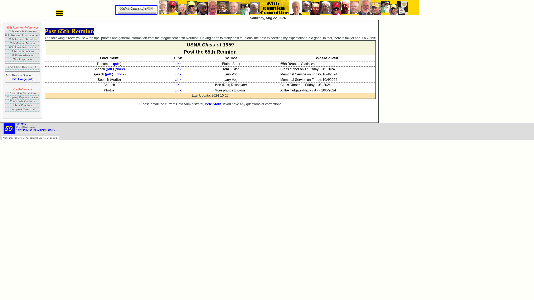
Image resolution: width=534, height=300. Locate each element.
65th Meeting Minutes (23, 43)
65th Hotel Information (22, 47)
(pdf (116, 64)
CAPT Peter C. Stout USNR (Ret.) (35, 130)
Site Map (21, 124)
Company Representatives (23, 97)
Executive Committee (23, 93)
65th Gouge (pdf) (22, 79)
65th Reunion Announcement (22, 35)
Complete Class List (22, 109)
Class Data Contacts (22, 101)
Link (178, 64)
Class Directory (22, 105)
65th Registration (22, 55)
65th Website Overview (23, 31)
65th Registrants (23, 59)
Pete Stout (213, 104)
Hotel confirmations (22, 51)
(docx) (120, 69)
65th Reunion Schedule (23, 39)
